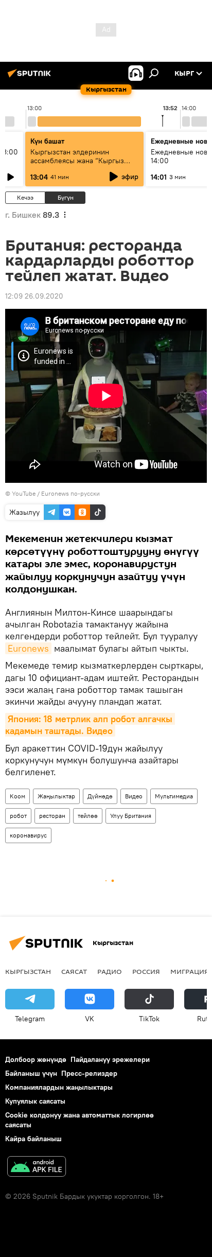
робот (18, 815)
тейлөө (88, 815)
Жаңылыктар (56, 796)
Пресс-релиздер (89, 1073)
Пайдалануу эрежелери (110, 1059)
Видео (134, 796)
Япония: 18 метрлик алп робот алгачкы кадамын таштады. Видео (90, 725)
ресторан (52, 815)
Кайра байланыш (33, 1138)
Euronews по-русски (70, 493)
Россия (146, 971)
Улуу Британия (130, 815)
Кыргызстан (28, 971)
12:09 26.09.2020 (34, 296)
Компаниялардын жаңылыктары (59, 1087)
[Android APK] (37, 1167)
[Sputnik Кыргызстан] (31, 77)
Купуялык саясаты (35, 1101)
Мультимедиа (174, 796)
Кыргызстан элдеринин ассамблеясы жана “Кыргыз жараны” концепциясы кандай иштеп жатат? (80, 165)
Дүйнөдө (100, 796)
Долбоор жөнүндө (35, 1059)
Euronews (28, 648)
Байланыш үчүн (31, 1073)
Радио (109, 971)
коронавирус (28, 835)
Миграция (189, 971)
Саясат (74, 971)
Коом (17, 796)
